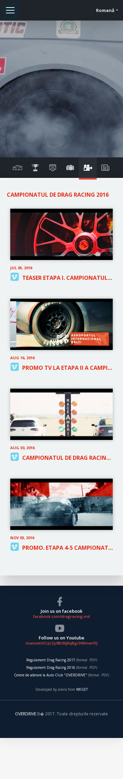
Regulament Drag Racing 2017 (50, 660)
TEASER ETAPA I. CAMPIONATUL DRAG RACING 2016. (67, 278)
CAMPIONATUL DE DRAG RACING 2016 (58, 194)
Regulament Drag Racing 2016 (50, 667)
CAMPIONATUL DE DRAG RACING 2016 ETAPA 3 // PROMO (67, 458)
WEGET (82, 689)
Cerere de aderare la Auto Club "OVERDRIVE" (50, 675)
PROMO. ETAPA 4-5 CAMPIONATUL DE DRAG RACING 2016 (67, 547)
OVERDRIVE (26, 714)
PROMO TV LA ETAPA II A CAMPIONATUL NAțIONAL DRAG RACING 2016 (67, 368)
